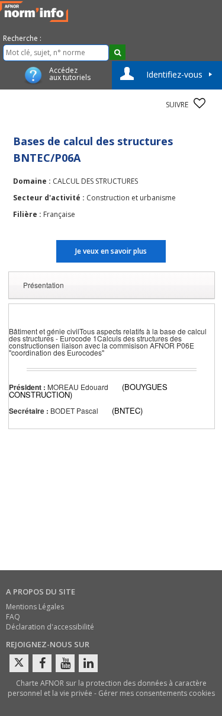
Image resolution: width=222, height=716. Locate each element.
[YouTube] (65, 663)
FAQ (13, 617)
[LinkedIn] (88, 663)
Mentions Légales (35, 607)
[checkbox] (199, 103)
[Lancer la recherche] (117, 52)
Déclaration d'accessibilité (50, 627)
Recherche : (22, 38)
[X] (18, 663)
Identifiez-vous (174, 74)
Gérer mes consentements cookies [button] (156, 693)
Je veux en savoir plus (111, 251)
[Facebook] (42, 663)
